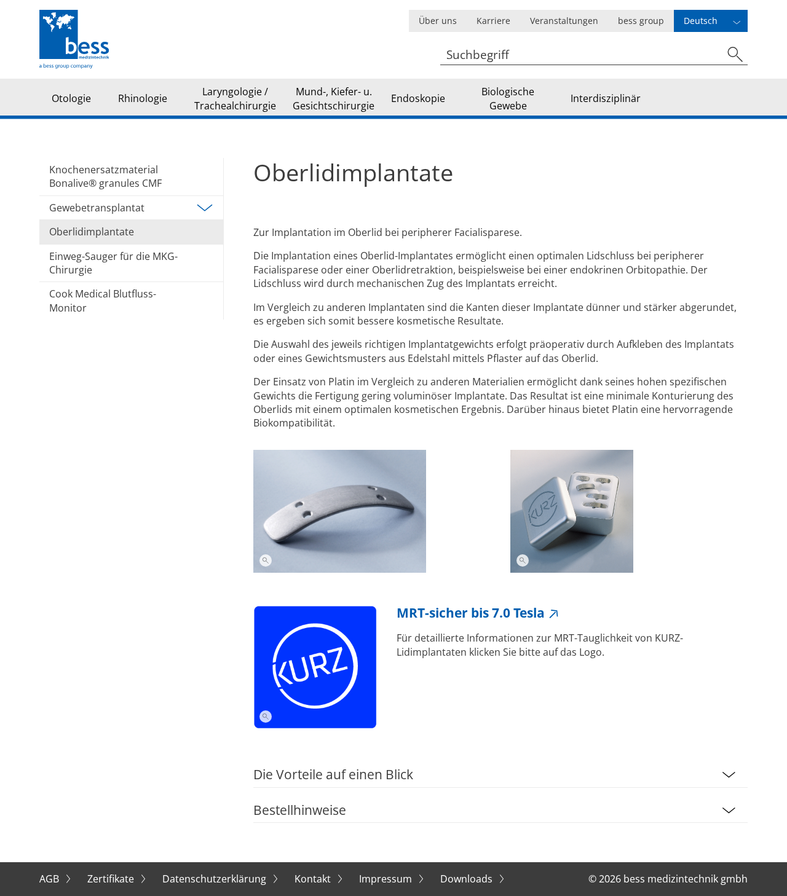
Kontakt (314, 879)
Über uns (438, 20)
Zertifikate (111, 879)
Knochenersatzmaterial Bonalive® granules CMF (105, 176)
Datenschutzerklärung (215, 879)
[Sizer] (629, 511)
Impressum (386, 879)
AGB (50, 879)
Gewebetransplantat (96, 207)
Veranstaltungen (564, 20)
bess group (641, 20)
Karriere (493, 20)
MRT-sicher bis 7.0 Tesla (471, 612)
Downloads (467, 879)
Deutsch (701, 20)
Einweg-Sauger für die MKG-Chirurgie (113, 263)
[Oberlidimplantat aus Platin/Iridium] (372, 511)
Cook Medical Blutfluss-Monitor (102, 300)
